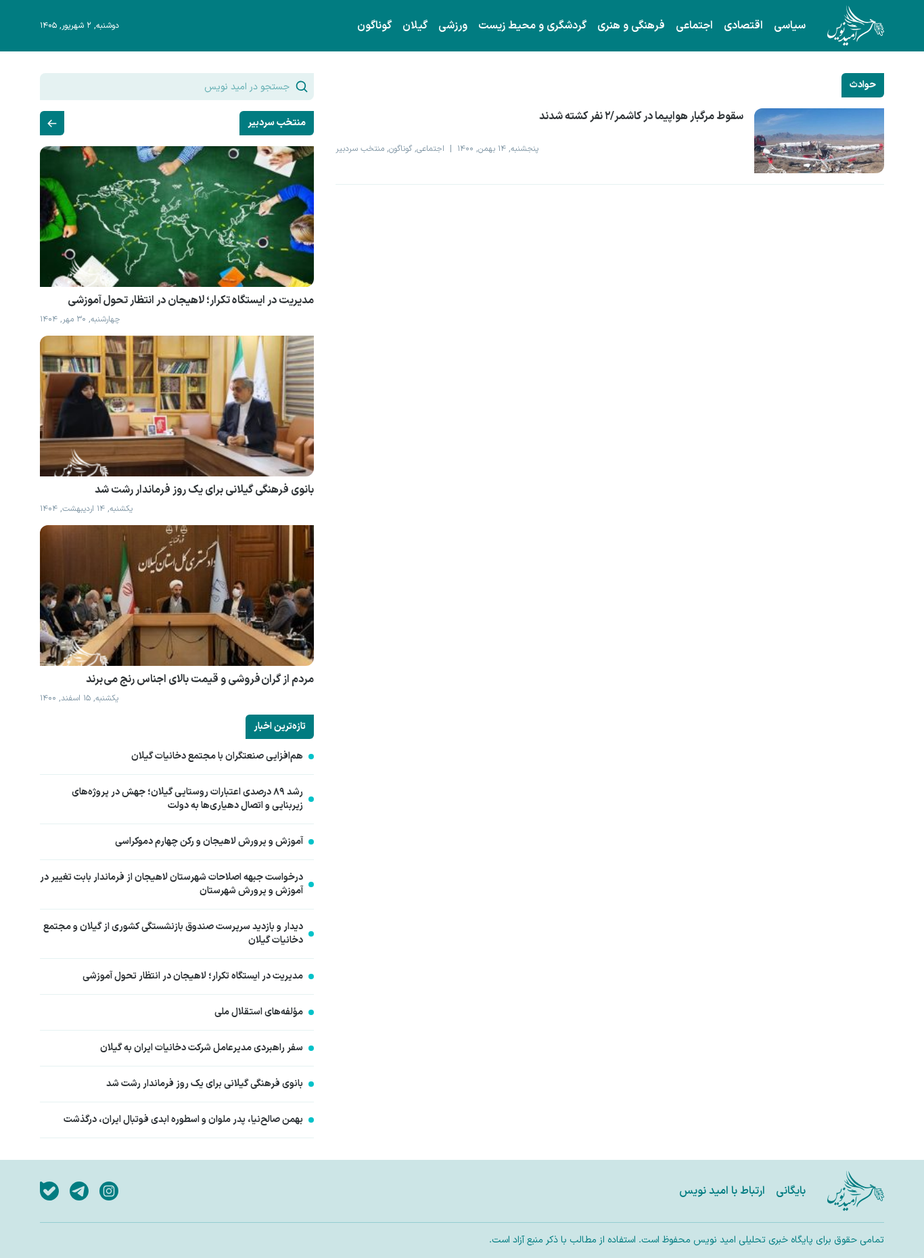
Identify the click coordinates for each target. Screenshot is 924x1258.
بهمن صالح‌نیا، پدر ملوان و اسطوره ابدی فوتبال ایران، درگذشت (183, 1120)
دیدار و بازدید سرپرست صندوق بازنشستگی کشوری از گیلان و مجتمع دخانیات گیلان (173, 933)
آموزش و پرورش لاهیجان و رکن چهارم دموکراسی (209, 842)
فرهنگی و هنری (631, 26)
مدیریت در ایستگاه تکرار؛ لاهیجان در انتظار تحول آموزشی (193, 976)
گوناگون (374, 26)
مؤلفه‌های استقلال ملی (258, 1012)
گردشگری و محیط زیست (532, 26)
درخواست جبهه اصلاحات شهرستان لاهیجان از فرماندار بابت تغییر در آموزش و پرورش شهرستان (171, 884)
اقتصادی (743, 26)
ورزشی (452, 26)
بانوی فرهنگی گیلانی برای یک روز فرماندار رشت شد (204, 1084)
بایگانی (791, 1191)
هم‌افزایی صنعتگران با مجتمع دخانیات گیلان (217, 756)
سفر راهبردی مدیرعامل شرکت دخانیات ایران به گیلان (201, 1048)
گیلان (415, 26)
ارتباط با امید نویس (722, 1191)
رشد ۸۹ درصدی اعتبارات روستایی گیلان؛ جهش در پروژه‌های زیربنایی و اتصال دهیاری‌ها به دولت (187, 799)
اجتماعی (694, 26)
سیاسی (790, 26)
